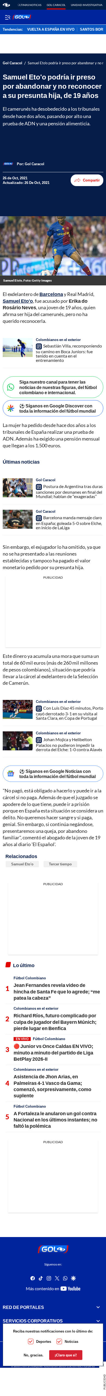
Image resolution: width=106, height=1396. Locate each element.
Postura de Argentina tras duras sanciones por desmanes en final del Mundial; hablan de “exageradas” (69, 491)
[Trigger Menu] (7, 17)
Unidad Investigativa (86, 5)
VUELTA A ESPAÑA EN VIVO (50, 29)
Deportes (43, 1341)
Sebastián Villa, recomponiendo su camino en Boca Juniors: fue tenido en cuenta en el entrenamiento (69, 353)
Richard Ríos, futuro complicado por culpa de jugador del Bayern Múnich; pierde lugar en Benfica (55, 1021)
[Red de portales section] (98, 1307)
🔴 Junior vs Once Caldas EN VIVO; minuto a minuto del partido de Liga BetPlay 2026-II (53, 1052)
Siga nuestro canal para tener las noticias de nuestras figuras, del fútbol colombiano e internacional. (58, 387)
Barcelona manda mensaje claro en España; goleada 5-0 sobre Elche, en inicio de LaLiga (69, 522)
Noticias (71, 1341)
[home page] (6, 5)
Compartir (91, 180)
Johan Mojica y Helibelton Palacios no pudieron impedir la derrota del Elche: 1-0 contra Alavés (69, 744)
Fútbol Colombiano (30, 978)
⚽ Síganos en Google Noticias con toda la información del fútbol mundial (57, 774)
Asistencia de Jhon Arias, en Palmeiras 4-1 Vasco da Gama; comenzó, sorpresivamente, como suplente (52, 1085)
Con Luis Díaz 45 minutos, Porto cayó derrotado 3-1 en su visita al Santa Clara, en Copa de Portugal (69, 713)
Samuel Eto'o (18, 301)
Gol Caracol (56, 5)
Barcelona (51, 294)
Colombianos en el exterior (58, 339)
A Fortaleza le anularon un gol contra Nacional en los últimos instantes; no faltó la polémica (55, 1119)
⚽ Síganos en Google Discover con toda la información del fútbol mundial (57, 408)
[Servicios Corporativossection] (98, 1320)
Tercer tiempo (60, 864)
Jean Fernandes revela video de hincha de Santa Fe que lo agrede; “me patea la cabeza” (57, 991)
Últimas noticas (29, 5)
